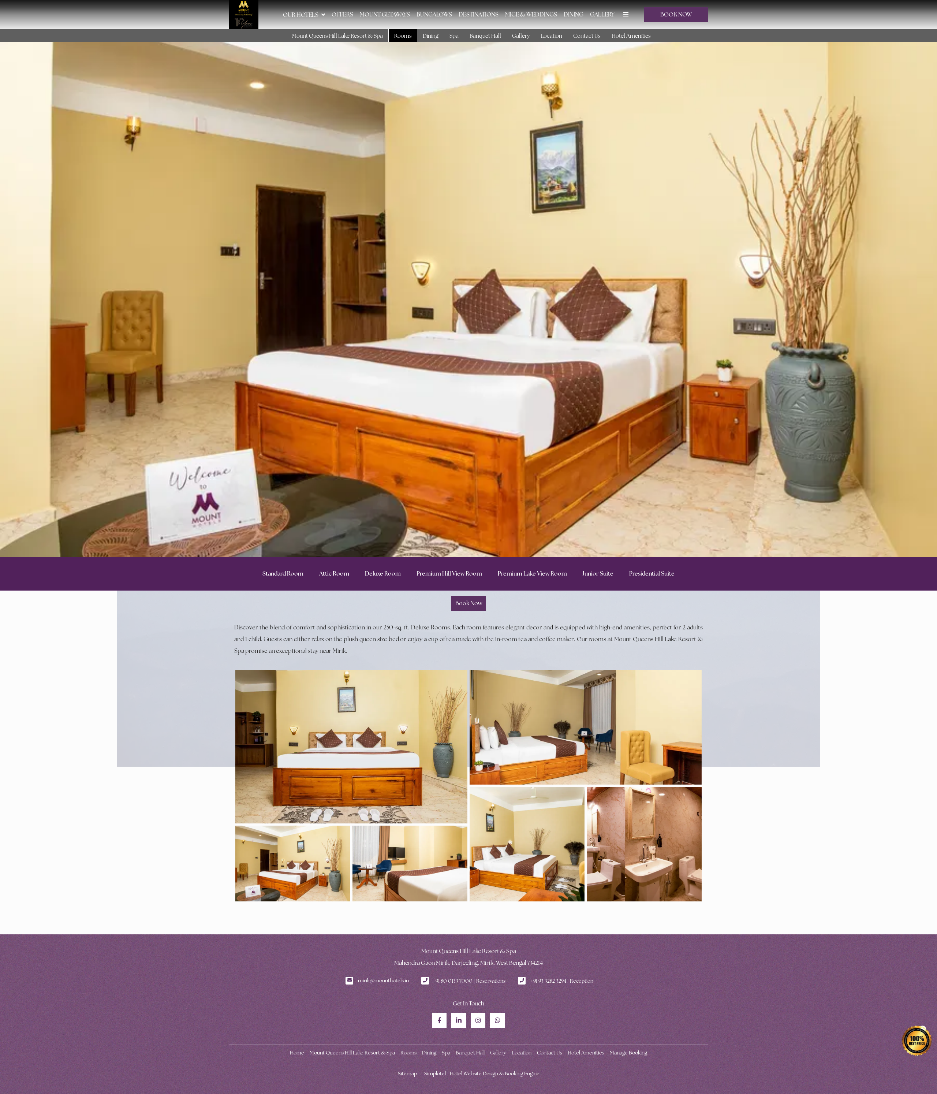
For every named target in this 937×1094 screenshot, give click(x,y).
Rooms (403, 35)
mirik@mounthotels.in (383, 980)
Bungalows (434, 14)
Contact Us (587, 35)
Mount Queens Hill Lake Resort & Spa (337, 35)
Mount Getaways (385, 14)
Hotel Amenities (631, 35)
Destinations (479, 14)
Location (551, 35)
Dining (573, 14)
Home (297, 1052)
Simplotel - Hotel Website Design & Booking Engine (482, 1073)
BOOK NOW (676, 14)
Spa (454, 35)
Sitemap (407, 1073)
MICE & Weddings (531, 14)
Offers (342, 14)
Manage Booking (628, 1052)
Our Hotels (300, 15)
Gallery (602, 14)
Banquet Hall (485, 35)
